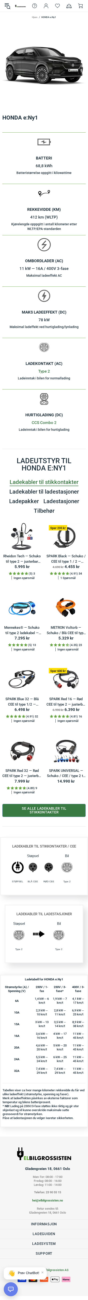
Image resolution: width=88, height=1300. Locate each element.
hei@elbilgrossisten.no (47, 1200)
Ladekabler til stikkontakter (44, 482)
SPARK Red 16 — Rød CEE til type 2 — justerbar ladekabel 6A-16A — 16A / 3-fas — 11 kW (66, 702)
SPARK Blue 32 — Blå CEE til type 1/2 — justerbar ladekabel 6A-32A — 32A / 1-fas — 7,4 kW (22, 702)
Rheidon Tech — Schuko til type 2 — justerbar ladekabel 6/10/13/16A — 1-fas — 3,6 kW (22, 559)
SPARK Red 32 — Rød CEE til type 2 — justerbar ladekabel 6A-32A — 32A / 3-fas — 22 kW (22, 774)
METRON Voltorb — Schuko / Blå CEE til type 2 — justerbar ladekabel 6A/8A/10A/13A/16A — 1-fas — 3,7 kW (66, 630)
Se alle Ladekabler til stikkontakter (44, 810)
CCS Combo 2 (44, 422)
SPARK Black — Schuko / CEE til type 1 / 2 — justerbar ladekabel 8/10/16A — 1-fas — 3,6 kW (66, 559)
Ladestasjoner (61, 501)
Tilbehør (44, 511)
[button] (11, 1289)
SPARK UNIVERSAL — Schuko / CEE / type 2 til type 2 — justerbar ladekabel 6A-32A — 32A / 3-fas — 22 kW (66, 774)
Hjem (35, 17)
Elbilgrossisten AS (20, 5)
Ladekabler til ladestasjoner (44, 491)
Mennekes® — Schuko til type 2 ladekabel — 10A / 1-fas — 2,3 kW (22, 630)
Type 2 (44, 371)
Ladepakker (24, 501)
